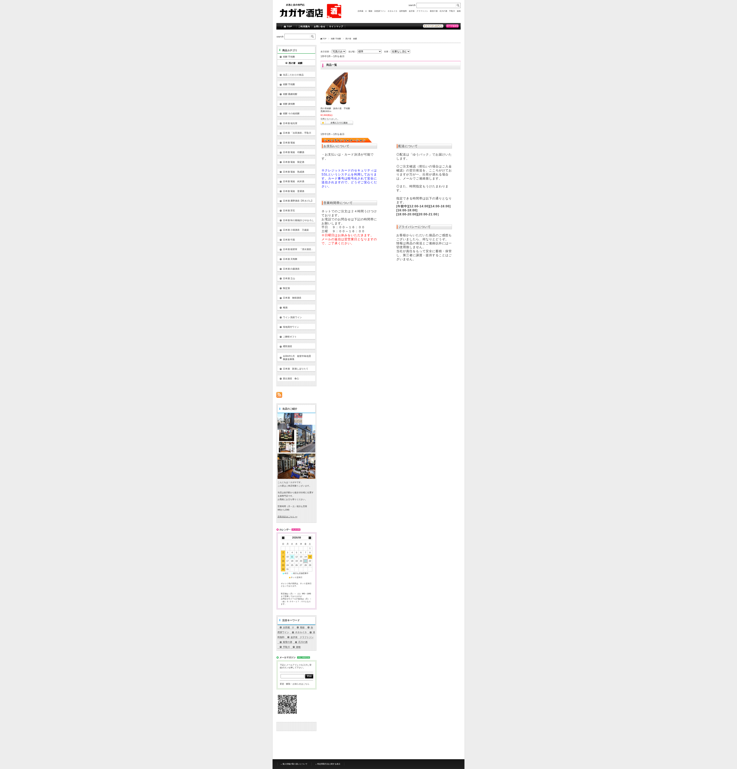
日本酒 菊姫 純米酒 (293, 181)
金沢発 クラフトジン (418, 11)
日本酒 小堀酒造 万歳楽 (296, 230)
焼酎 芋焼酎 (336, 39)
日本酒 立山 (289, 278)
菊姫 (370, 11)
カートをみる (452, 26)
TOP (289, 26)
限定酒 (286, 288)
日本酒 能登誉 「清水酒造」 (298, 249)
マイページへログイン (433, 26)
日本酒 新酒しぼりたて (295, 368)
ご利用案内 (304, 26)
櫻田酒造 (287, 346)
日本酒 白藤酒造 (291, 269)
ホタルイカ (392, 11)
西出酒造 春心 (291, 378)
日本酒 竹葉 (289, 239)
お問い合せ (320, 26)
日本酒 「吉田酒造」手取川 (297, 133)
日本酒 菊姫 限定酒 (293, 162)
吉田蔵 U (362, 11)
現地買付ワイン (291, 327)
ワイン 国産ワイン (292, 317)
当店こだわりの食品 (293, 74)
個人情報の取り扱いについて (295, 764)
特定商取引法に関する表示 (328, 764)
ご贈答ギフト (290, 336)
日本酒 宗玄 (289, 210)
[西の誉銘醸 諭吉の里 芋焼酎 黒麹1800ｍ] (337, 88)
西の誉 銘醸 (295, 63)
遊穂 (459, 11)
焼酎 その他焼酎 (291, 113)
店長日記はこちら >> (287, 516)
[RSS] (279, 395)
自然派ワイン (380, 11)
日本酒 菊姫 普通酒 (293, 191)
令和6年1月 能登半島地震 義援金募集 (298, 358)
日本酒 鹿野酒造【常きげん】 (298, 200)
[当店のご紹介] (296, 477)
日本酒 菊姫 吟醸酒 (293, 152)
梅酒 (285, 307)
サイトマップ (336, 26)
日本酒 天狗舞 (290, 259)
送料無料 (403, 11)
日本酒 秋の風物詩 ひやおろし (298, 220)
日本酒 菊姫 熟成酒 (293, 171)
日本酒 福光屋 (290, 123)
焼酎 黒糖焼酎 (290, 94)
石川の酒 (443, 11)
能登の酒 (434, 11)
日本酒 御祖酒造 (292, 297)
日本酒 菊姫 (289, 142)
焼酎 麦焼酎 (289, 104)
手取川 (452, 11)
